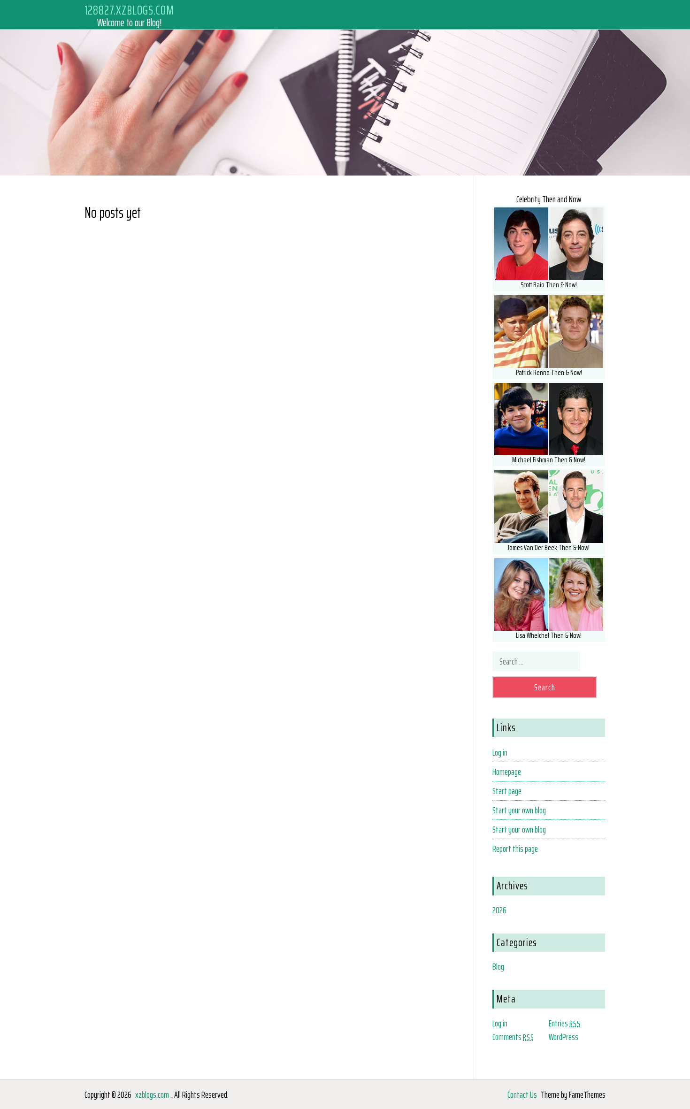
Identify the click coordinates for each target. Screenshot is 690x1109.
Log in (499, 752)
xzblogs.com (152, 1094)
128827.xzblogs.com (129, 10)
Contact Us (522, 1094)
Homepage (506, 772)
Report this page (515, 848)
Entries (565, 1023)
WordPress (563, 1037)
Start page (506, 791)
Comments (513, 1037)
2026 (499, 910)
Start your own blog (519, 810)
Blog (498, 966)
